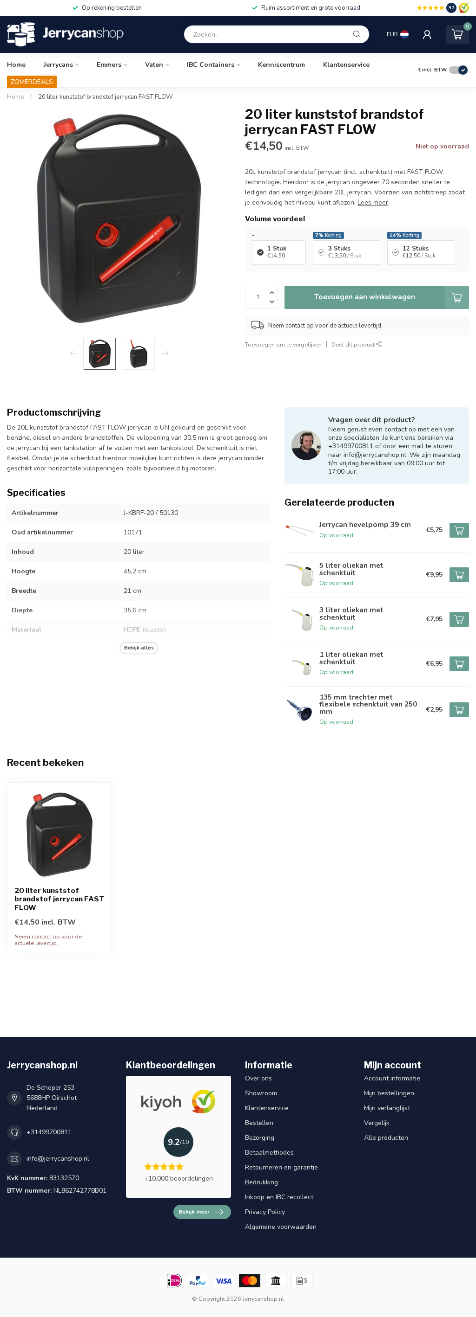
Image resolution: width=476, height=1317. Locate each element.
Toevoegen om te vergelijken (283, 344)
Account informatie (392, 1078)
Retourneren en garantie (281, 1167)
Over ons (258, 1078)
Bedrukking (261, 1182)
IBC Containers (210, 64)
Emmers (109, 64)
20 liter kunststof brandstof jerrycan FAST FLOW (105, 97)
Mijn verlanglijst (387, 1108)
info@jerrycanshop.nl (57, 1158)
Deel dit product (353, 344)
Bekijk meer (194, 1211)
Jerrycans (58, 64)
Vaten (154, 64)
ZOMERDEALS (32, 81)
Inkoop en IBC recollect (279, 1197)
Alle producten (386, 1137)
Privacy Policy (265, 1212)
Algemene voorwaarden (281, 1226)
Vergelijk (377, 1122)
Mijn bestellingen (389, 1093)
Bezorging (259, 1137)
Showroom (261, 1093)
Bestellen (259, 1122)
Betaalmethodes (269, 1152)
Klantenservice (346, 64)
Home (16, 64)
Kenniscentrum (281, 64)
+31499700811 (49, 1132)
